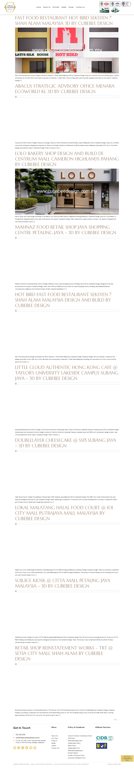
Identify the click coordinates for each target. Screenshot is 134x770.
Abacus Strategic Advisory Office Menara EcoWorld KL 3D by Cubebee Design (65, 88)
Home (38, 7)
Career (71, 7)
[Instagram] (18, 747)
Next (116, 720)
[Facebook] (14, 747)
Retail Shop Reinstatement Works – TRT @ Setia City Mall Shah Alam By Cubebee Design (64, 653)
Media (64, 7)
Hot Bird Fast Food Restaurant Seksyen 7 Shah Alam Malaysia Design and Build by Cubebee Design (63, 300)
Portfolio (56, 7)
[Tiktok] (26, 747)
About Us (46, 7)
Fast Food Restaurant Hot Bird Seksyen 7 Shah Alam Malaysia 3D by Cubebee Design (64, 20)
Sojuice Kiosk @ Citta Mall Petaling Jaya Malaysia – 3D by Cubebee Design (62, 583)
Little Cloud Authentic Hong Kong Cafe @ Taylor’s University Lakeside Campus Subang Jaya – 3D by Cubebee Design (66, 372)
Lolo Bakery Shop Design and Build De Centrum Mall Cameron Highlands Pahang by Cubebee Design (67, 159)
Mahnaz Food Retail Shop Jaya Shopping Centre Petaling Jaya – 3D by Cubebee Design (65, 229)
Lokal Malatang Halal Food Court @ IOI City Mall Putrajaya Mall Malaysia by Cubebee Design (64, 513)
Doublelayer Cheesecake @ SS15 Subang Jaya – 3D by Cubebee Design (65, 443)
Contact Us (80, 7)
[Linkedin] (34, 747)
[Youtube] (30, 747)
